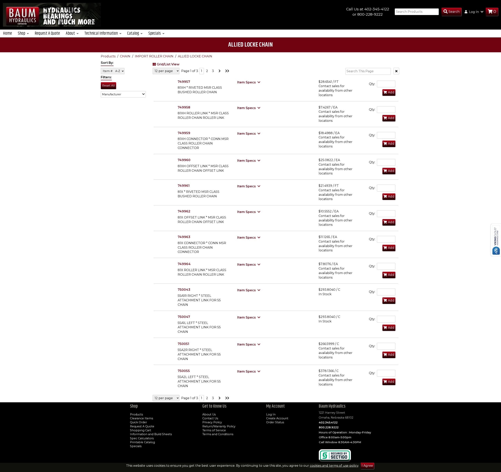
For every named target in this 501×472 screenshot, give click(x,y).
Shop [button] (22, 33)
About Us (209, 414)
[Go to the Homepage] (52, 14)
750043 (184, 290)
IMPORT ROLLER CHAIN (154, 56)
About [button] (71, 33)
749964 (184, 264)
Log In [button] (474, 12)
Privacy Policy (212, 422)
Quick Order (138, 422)
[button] (123, 94)
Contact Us (210, 418)
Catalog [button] (133, 33)
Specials (135, 446)
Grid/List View (168, 64)
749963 (184, 237)
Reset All (108, 85)
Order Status (275, 422)
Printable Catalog (142, 442)
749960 (184, 160)
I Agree (367, 465)
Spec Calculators (142, 438)
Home (7, 33)
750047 (184, 317)
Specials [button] (155, 33)
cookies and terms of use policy (334, 465)
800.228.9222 (329, 427)
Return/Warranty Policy (218, 426)
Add (391, 92)
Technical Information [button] (101, 33)
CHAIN (125, 56)
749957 (184, 82)
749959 (184, 133)
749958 (184, 107)
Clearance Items (141, 418)
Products (108, 56)
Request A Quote (47, 33)
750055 (184, 371)
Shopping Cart (140, 430)
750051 (183, 344)
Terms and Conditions (217, 434)
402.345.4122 (328, 422)
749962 (184, 211)
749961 (184, 186)
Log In (271, 414)
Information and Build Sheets (151, 434)
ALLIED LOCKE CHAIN (195, 56)
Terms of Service (214, 430)
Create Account (277, 418)
